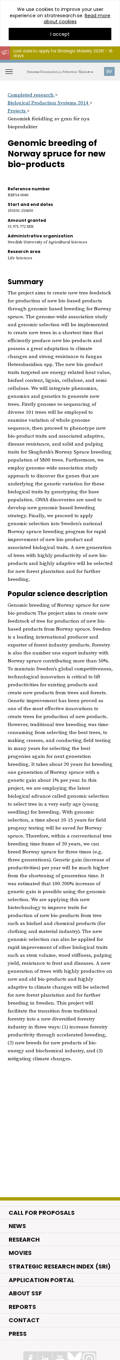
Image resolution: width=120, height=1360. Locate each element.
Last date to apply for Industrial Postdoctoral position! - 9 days (58, 63)
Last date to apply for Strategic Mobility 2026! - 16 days (63, 53)
